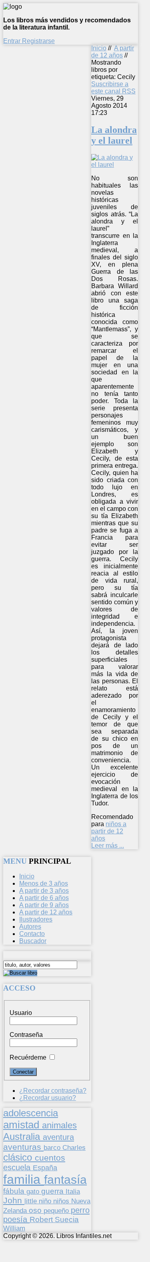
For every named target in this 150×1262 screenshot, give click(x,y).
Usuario (21, 1012)
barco (53, 1147)
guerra (53, 1191)
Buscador (32, 941)
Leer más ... (107, 845)
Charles (74, 1147)
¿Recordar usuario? (47, 1097)
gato (33, 1191)
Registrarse (38, 41)
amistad (22, 1125)
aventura (58, 1136)
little (31, 1201)
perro (80, 1210)
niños (62, 1201)
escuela (18, 1167)
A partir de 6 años (44, 897)
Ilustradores (35, 919)
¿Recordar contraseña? (52, 1090)
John (13, 1200)
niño (46, 1201)
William (14, 1228)
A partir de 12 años (112, 52)
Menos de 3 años (43, 883)
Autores (30, 926)
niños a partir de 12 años (108, 831)
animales (59, 1125)
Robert (42, 1219)
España (45, 1168)
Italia (73, 1191)
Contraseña (26, 1034)
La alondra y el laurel (114, 135)
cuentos (50, 1157)
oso (36, 1210)
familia (23, 1179)
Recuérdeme (28, 1057)
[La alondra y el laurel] (114, 164)
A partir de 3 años (44, 890)
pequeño (57, 1211)
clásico (19, 1157)
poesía (16, 1219)
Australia (23, 1136)
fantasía (65, 1179)
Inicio (98, 48)
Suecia (67, 1219)
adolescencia (30, 1113)
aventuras (23, 1146)
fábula (14, 1191)
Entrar (12, 41)
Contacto (32, 933)
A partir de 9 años (44, 905)
